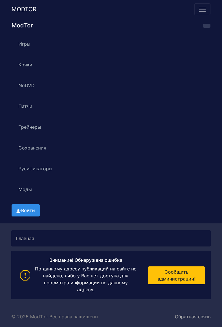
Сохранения (32, 148)
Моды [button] (25, 189)
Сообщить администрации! (177, 275)
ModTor (24, 9)
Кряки (25, 65)
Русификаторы (35, 168)
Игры (24, 44)
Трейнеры (29, 127)
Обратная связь (193, 316)
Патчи (25, 106)
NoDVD (26, 85)
